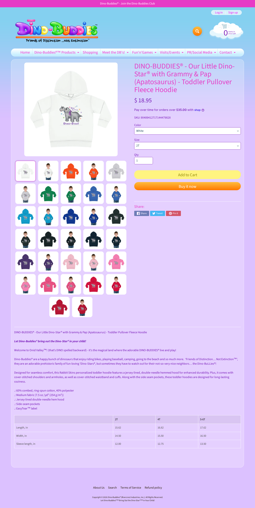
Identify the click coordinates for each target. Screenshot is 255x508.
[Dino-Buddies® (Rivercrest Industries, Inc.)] (56, 31)
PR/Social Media (202, 53)
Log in (219, 12)
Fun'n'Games (144, 53)
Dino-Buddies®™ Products (57, 53)
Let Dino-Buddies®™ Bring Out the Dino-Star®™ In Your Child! (128, 500)
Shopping (90, 52)
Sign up (233, 12)
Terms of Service (130, 488)
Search (112, 488)
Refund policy (153, 488)
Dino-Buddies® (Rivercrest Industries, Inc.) (126, 497)
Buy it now (187, 186)
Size (136, 140)
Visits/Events (172, 53)
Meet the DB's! (116, 53)
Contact (228, 53)
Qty (136, 155)
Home (25, 52)
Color (137, 125)
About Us (99, 488)
